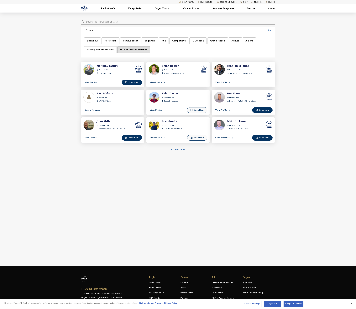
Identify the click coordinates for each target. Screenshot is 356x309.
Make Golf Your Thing (253, 292)
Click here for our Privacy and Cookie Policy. (158, 303)
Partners (184, 298)
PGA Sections (218, 292)
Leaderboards (207, 2)
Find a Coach (108, 8)
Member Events (191, 8)
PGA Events (154, 298)
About (271, 8)
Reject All (272, 303)
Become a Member (228, 2)
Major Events (162, 8)
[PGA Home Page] (84, 8)
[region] (178, 304)
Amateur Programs (223, 8)
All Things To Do (156, 292)
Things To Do (135, 8)
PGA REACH (248, 282)
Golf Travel (188, 2)
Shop (244, 2)
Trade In (256, 2)
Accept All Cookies (293, 303)
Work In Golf (217, 287)
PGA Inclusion (249, 287)
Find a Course (155, 287)
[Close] (351, 304)
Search (271, 2)
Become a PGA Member (222, 282)
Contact (184, 282)
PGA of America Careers (223, 298)
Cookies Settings (252, 303)
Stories (251, 8)
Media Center (187, 292)
